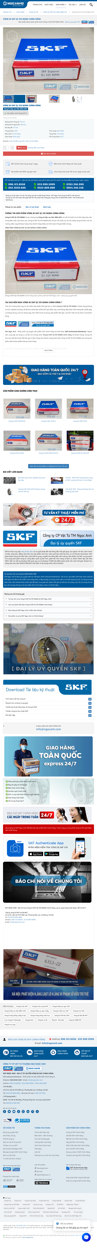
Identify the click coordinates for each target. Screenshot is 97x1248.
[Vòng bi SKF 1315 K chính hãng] (48, 408)
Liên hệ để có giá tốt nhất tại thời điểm (23, 141)
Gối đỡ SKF (60, 1204)
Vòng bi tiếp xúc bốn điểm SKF (55, 12)
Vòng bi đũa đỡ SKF (81, 1015)
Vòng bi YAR (26, 1204)
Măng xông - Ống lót (73, 1204)
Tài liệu (72, 4)
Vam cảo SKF (8, 1212)
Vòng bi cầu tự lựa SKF (40, 1006)
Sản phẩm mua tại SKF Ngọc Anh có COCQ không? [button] (24, 616)
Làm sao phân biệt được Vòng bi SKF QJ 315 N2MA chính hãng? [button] (29, 605)
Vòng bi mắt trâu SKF (61, 1015)
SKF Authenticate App (36, 1216)
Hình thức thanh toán (43, 1145)
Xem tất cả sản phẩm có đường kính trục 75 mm (48, 466)
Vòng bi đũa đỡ (56, 1201)
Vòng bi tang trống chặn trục (40, 1015)
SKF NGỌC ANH (21, 1225)
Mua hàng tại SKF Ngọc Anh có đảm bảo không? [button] (24, 610)
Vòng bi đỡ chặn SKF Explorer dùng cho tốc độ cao (31, 490)
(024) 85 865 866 (15, 917)
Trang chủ (37, 4)
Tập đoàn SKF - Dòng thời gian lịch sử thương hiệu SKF (79, 490)
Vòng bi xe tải (42, 1020)
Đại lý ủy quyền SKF (10, 1132)
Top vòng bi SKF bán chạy (53, 1216)
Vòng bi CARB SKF (75, 1020)
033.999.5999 (46, 184)
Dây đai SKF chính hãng (75, 1142)
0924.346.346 (75, 188)
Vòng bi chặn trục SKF (61, 1011)
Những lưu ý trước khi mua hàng (47, 1155)
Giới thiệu (49, 4)
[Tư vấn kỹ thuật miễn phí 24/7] (48, 514)
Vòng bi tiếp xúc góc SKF (61, 1006)
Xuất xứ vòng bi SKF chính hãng (78, 1181)
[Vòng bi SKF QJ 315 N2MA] (48, 262)
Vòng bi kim (29, 1020)
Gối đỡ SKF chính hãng (74, 1135)
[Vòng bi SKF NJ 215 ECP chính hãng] (80, 440)
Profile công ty (8, 1139)
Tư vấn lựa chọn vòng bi (12, 1158)
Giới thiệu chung (9, 1135)
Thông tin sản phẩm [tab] (13, 207)
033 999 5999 (30, 919)
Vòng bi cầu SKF (22, 1006)
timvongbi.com (42, 1168)
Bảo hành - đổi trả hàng (44, 1135)
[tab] (48, 599)
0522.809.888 (46, 188)
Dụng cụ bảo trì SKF (24, 1208)
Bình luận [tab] (47, 207)
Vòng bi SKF (33, 12)
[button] (91, 4)
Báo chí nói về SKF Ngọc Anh (73, 1216)
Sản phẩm (60, 4)
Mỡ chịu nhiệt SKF (9, 1208)
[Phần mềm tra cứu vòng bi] (42, 1182)
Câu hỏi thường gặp (42, 1139)
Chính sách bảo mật (42, 1132)
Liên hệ (82, 4)
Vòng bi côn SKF (78, 1011)
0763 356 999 (40, 1083)
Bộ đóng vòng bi (20, 1212)
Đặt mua (22, 147)
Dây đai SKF (51, 1208)
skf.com (39, 1171)
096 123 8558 (16, 919)
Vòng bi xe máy (9, 1024)
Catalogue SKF (66, 1212)
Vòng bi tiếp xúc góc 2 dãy (39, 1011)
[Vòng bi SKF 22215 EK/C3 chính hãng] (48, 440)
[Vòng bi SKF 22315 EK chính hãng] (17, 408)
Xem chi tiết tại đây (51, 585)
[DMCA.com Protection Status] (9, 1186)
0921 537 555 (40, 1093)
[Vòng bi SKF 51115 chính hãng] (80, 408)
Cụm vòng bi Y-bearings (12, 1020)
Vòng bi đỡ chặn (80, 1201)
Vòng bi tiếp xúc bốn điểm (11, 1204)
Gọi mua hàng (49, 153)
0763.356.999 (75, 184)
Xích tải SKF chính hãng (75, 1148)
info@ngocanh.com (48, 729)
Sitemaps (38, 1148)
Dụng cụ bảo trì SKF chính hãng (78, 1152)
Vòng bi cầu (7, 1201)
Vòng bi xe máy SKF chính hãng (78, 1155)
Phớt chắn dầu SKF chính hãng (77, 1145)
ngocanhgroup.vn (43, 1174)
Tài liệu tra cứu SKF (10, 1145)
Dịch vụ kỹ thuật (9, 1155)
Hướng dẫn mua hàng (35, 147)
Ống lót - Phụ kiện (58, 1020)
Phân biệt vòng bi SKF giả (50, 1212)
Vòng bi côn (17, 1201)
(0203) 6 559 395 (13, 1103)
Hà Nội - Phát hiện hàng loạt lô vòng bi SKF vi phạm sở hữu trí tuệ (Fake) (79, 478)
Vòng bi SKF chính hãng (75, 1132)
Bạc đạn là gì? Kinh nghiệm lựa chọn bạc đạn (31, 478)
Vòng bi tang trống (30, 1201)
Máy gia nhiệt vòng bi (75, 1208)
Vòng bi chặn (68, 1201)
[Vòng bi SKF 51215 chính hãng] (17, 440)
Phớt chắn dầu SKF (38, 1208)
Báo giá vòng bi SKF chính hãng (15, 1152)
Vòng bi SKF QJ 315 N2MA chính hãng (22, 19)
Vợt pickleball (49, 1165)
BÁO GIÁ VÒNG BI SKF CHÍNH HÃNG (26, 1039)
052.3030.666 (17, 188)
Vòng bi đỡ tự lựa (44, 1201)
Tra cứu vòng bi (78, 1212)
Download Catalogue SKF (12, 1148)
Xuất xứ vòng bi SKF (34, 1212)
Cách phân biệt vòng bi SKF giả (77, 1177)
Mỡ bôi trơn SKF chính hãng (76, 1139)
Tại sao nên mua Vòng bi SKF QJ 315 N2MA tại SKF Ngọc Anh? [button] (29, 599)
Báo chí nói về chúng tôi (12, 1142)
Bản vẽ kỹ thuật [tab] (32, 207)
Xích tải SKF (61, 1208)
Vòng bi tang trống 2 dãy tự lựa (15, 1015)
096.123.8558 (16, 184)
